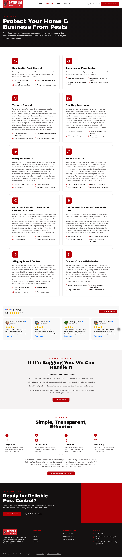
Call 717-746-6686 (35, 514)
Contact (67, 4)
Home (41, 4)
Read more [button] (9, 336)
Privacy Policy (40, 554)
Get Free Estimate (110, 4)
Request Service (61, 399)
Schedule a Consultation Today (61, 473)
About (58, 4)
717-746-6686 (95, 4)
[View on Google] (7, 323)
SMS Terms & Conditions (54, 554)
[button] (3, 329)
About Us (36, 536)
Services (49, 4)
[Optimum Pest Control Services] (13, 4)
